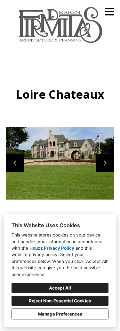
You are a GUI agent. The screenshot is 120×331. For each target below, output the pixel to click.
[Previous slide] (15, 163)
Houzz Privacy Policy (51, 248)
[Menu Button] (109, 11)
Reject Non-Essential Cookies (60, 300)
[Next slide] (105, 163)
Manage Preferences (60, 314)
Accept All (60, 288)
